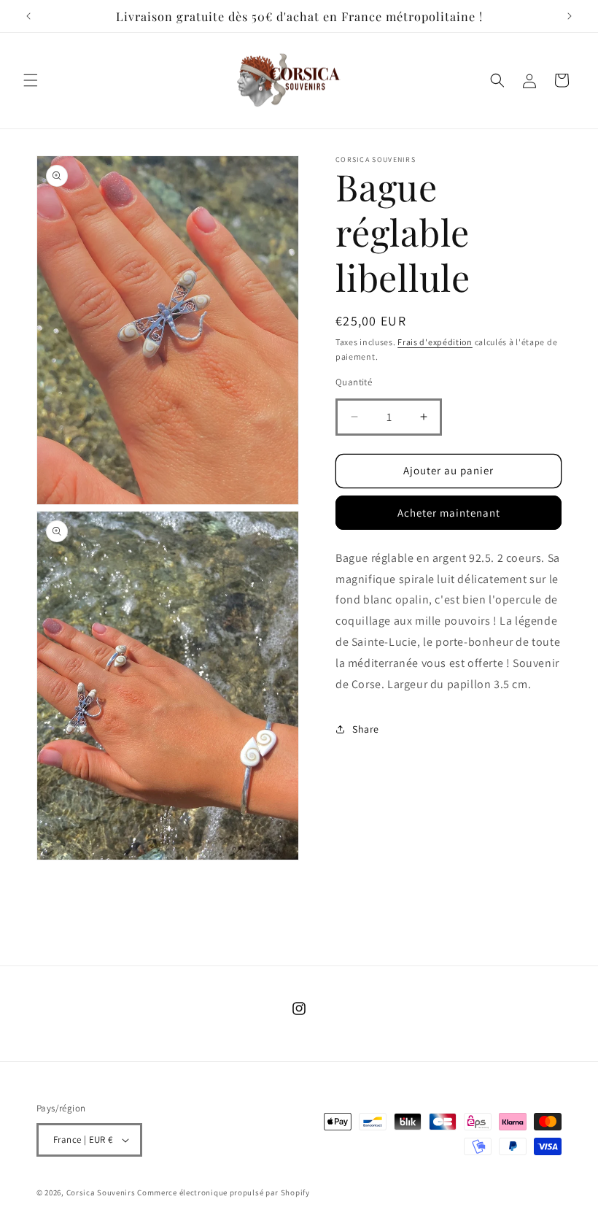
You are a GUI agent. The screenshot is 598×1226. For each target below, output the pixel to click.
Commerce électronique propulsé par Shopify (223, 1192)
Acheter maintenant (448, 513)
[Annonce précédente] (28, 16)
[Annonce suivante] (570, 16)
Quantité (353, 382)
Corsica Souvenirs (101, 1192)
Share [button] (365, 729)
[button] (31, 80)
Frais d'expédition (435, 341)
